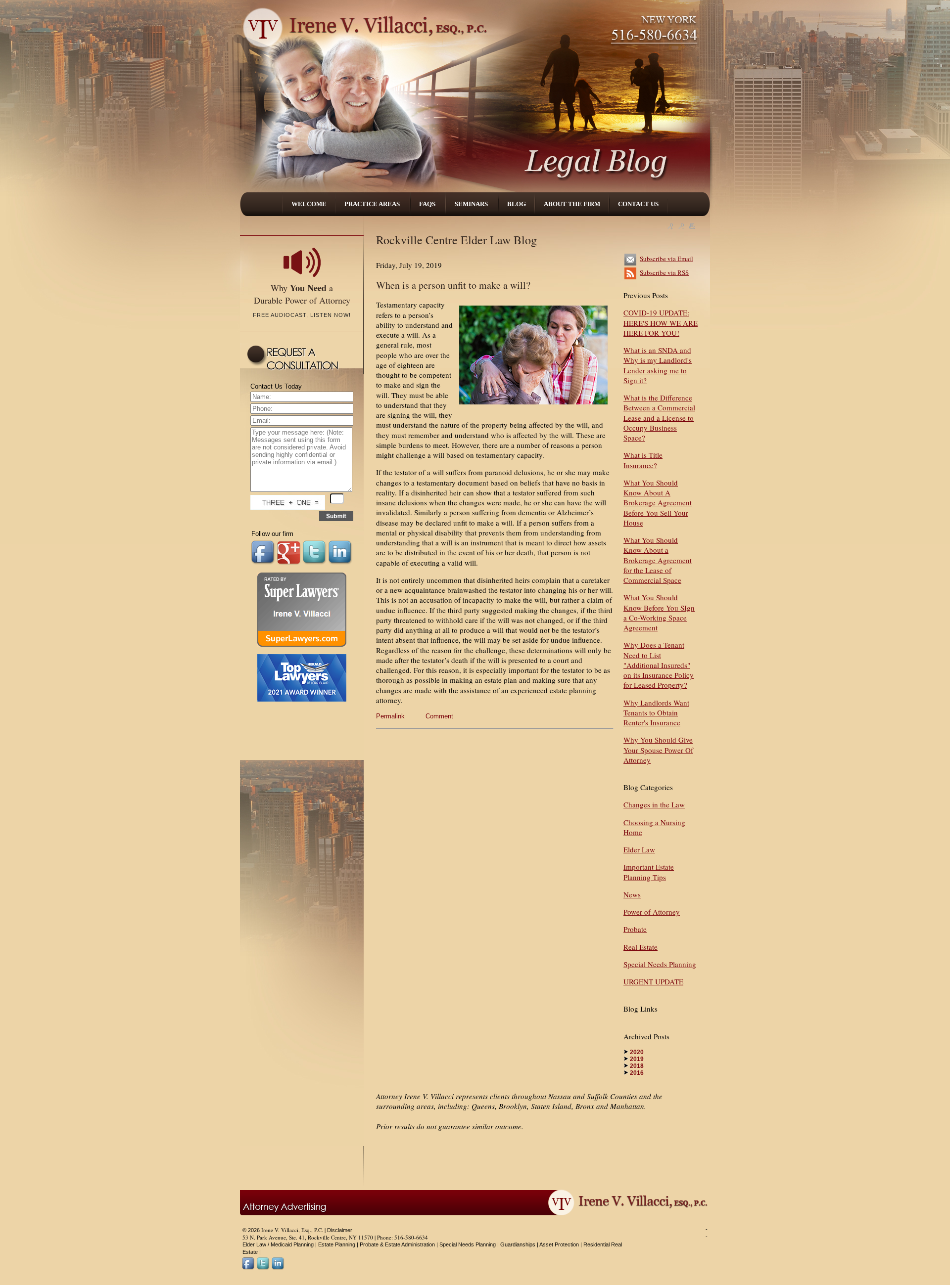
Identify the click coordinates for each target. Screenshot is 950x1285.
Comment (439, 716)
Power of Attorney (651, 912)
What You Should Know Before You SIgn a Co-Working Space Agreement (659, 612)
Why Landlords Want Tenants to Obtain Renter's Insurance (656, 713)
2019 (637, 1059)
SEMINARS (472, 204)
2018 (637, 1066)
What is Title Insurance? (643, 460)
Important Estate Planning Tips (648, 872)
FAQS (428, 204)
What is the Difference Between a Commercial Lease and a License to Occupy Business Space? (659, 418)
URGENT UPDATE (653, 981)
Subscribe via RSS (664, 272)
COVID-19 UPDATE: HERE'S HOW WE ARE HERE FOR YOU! (660, 323)
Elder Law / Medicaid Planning (278, 1244)
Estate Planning (336, 1244)
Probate (635, 929)
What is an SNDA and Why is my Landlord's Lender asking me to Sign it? (657, 365)
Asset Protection (559, 1244)
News (632, 894)
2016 (637, 1072)
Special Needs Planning (659, 964)
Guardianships (517, 1244)
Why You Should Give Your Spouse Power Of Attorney (658, 750)
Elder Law (639, 849)
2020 (637, 1052)
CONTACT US (638, 204)
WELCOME (309, 204)
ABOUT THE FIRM (572, 204)
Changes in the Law (654, 804)
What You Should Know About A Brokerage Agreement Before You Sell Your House (657, 503)
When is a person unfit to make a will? (453, 285)
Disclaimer (339, 1230)
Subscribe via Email (666, 258)
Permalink (390, 716)
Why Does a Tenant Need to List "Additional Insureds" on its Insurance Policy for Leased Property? (658, 665)
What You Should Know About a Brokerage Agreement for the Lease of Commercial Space (657, 560)
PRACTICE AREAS (372, 204)
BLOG (516, 204)
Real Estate (640, 947)
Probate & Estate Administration (397, 1244)
